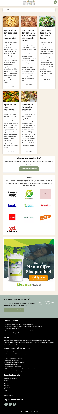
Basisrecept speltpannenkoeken (12, 360)
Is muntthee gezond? (9, 356)
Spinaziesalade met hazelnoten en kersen (46, 34)
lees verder (11, 86)
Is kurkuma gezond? (9, 351)
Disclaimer (6, 380)
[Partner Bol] (12, 205)
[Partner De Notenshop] (12, 194)
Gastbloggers (7, 387)
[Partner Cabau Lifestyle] (45, 194)
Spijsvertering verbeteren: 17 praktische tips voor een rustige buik (19, 330)
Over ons (6, 378)
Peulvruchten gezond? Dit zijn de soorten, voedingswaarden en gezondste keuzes (23, 326)
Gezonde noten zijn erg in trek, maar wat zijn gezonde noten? (29, 35)
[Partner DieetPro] (45, 205)
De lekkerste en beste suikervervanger (14, 371)
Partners (6, 383)
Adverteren (6, 385)
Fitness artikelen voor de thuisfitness (13, 366)
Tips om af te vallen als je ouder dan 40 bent (15, 362)
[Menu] (55, 2)
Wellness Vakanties (8, 395)
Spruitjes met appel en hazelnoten (10, 107)
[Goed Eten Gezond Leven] (29, 2)
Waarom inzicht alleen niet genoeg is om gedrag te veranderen (19, 324)
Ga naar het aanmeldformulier (14, 310)
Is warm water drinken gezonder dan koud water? (16, 332)
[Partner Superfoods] (45, 217)
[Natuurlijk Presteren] (29, 288)
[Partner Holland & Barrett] (29, 217)
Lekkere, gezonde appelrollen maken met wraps (15, 353)
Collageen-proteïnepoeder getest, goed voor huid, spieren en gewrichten (21, 368)
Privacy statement (8, 382)
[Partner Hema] (12, 217)
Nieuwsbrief (6, 388)
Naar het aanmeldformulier (29, 169)
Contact (5, 390)
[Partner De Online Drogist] (29, 205)
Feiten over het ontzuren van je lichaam (13, 358)
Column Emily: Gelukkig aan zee (12, 328)
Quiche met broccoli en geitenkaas (27, 107)
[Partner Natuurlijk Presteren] (29, 194)
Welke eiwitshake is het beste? (12, 364)
